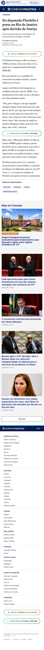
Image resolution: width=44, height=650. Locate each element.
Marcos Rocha (11, 41)
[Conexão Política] (22, 9)
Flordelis (17, 187)
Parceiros (7, 449)
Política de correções (11, 458)
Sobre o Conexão (10, 439)
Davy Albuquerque (10, 521)
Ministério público (10, 191)
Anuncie (6, 582)
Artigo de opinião (9, 505)
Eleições (7, 493)
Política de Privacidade (11, 443)
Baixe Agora (34, 3)
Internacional (8, 490)
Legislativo (7, 480)
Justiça (27, 187)
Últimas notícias (9, 535)
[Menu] (4, 9)
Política (6, 474)
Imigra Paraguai (9, 604)
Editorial (6, 527)
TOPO (39, 428)
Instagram (16, 639)
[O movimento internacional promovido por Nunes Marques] (22, 305)
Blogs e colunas (9, 541)
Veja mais (22, 419)
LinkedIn (29, 639)
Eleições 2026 (8, 538)
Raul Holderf (8, 518)
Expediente (7, 446)
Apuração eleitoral (10, 550)
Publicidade (8, 561)
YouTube (23, 639)
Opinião (6, 496)
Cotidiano (7, 483)
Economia (7, 477)
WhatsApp (7, 564)
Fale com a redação (10, 462)
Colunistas (7, 499)
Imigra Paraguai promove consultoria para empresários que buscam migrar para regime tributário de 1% (20, 241)
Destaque (6, 187)
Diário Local (8, 601)
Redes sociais (8, 567)
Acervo (6, 452)
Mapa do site (8, 465)
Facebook (7, 639)
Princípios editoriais (10, 455)
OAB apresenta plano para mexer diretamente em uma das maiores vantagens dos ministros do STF (19, 282)
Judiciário (6, 15)
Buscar (39, 9)
